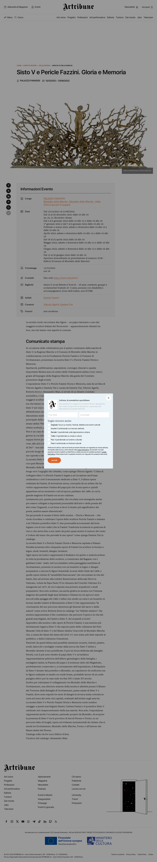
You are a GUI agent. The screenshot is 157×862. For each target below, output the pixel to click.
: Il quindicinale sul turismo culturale (66, 439)
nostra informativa (83, 450)
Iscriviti (54, 460)
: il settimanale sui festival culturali (66, 443)
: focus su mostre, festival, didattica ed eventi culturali (75, 425)
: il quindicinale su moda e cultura (66, 436)
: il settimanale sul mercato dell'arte (67, 428)
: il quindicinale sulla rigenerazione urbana (70, 432)
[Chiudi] (108, 397)
